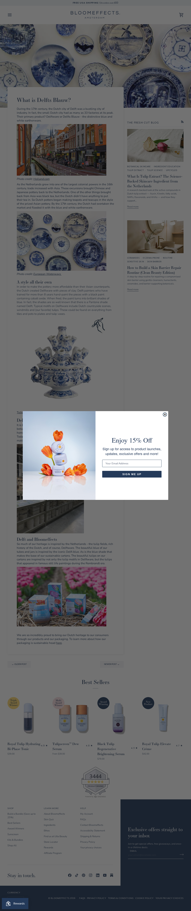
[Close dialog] (165, 414)
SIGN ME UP (131, 474)
